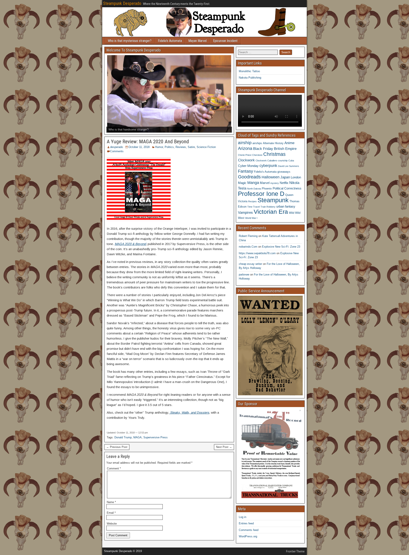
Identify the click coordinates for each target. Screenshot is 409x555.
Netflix (284, 183)
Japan (285, 177)
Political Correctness (287, 188)
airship (245, 142)
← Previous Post (116, 447)
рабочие (244, 274)
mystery (274, 183)
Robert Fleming (248, 236)
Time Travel (253, 206)
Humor (159, 147)
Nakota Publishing (250, 77)
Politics (169, 147)
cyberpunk (268, 165)
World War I (251, 218)
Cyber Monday (248, 166)
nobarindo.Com (248, 246)
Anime (289, 143)
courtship (283, 160)
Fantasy (245, 171)
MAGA (137, 437)
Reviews (181, 147)
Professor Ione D (261, 193)
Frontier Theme (295, 551)
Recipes (252, 201)
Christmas (274, 154)
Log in (242, 517)
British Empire (285, 148)
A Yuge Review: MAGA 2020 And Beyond (148, 142)
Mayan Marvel (197, 41)
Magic (242, 183)
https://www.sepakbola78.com (257, 253)
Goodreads (249, 176)
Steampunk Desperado (122, 3)
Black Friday (263, 148)
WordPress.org (248, 536)
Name (111, 502)
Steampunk (273, 200)
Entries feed (246, 523)
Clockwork (246, 160)
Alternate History (273, 143)
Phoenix (267, 188)
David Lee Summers (288, 166)
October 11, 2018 (139, 147)
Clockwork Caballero (266, 160)
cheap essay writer (250, 263)
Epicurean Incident (225, 41)
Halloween (270, 177)
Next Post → (224, 447)
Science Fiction (206, 147)
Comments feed (248, 530)
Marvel (264, 183)
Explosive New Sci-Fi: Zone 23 (281, 246)
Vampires (245, 212)
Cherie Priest (244, 155)
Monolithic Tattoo (249, 71)
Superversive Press (155, 437)
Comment (114, 468)
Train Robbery (268, 206)
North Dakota (254, 188)
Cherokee (257, 155)
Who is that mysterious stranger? (129, 41)
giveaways (283, 171)
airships (257, 143)
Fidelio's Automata (265, 171)
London (296, 177)
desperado (116, 147)
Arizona (245, 148)
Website (112, 523)
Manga (253, 182)
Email (111, 512)
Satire (191, 147)
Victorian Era (271, 211)
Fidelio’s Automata (170, 41)
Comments (117, 151)
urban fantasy (285, 206)
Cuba (291, 160)
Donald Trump (123, 437)
